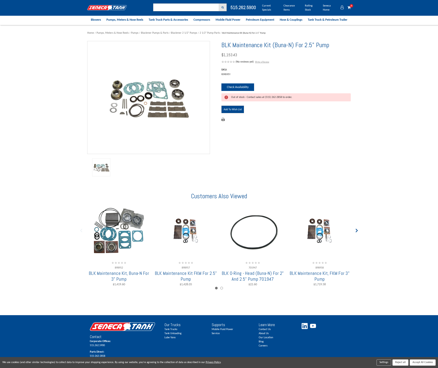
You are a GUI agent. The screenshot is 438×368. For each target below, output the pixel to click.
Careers (263, 345)
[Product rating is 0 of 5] (228, 62)
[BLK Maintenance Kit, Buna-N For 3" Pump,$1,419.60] (119, 230)
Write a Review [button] (262, 61)
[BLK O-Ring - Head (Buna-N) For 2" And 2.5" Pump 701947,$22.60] (252, 230)
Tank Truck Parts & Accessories (168, 20)
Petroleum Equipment (260, 20)
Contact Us (265, 329)
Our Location (266, 337)
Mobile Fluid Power (228, 20)
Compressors (202, 20)
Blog (261, 341)
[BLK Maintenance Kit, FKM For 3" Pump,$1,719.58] (319, 230)
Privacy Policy (213, 362)
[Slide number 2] (221, 288)
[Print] (223, 119)
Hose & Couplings (291, 20)
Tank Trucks (170, 329)
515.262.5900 (100, 343)
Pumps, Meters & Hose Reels (124, 20)
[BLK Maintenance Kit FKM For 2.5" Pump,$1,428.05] (185, 230)
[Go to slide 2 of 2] (81, 229)
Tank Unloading (173, 333)
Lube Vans (170, 337)
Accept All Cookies (423, 362)
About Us (264, 333)
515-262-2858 (97, 354)
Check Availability (238, 88)
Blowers (96, 20)
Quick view (252, 240)
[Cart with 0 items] (349, 7)
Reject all (400, 362)
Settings (383, 362)
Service (216, 333)
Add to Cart (174, 249)
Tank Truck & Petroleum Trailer (327, 20)
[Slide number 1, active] (216, 288)
